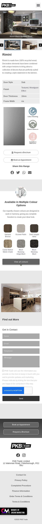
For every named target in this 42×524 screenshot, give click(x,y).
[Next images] (40, 45)
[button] (38, 5)
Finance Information (21, 491)
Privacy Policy (21, 480)
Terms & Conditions (21, 502)
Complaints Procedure (21, 486)
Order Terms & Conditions (21, 496)
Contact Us (21, 475)
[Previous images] (1, 45)
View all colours (21, 262)
